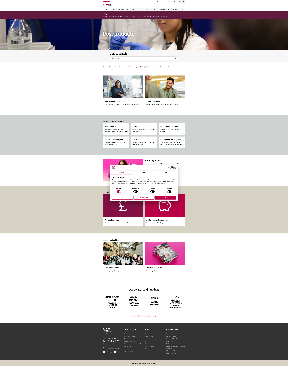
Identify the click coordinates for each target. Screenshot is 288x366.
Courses (127, 17)
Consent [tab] (121, 172)
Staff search (148, 344)
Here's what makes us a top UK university (144, 316)
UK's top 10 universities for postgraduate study (131, 67)
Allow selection (144, 197)
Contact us (148, 349)
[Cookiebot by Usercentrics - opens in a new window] (169, 167)
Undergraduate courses (130, 333)
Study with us (165, 17)
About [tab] (166, 172)
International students (129, 341)
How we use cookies (171, 336)
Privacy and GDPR (170, 351)
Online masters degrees (130, 336)
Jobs (146, 341)
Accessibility (169, 333)
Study (106, 9)
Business (162, 9)
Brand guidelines (149, 346)
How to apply (107, 17)
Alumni (134, 9)
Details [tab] (144, 172)
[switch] (135, 191)
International (147, 17)
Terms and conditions (171, 353)
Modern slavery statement (173, 344)
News (146, 339)
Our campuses (149, 336)
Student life (156, 17)
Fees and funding (136, 17)
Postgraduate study (129, 339)
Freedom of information (172, 339)
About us (176, 9)
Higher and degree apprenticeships (133, 344)
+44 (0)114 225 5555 (114, 348)
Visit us (148, 9)
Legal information (170, 341)
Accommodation (118, 17)
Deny (122, 197)
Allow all (165, 197)
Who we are (148, 333)
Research (121, 9)
